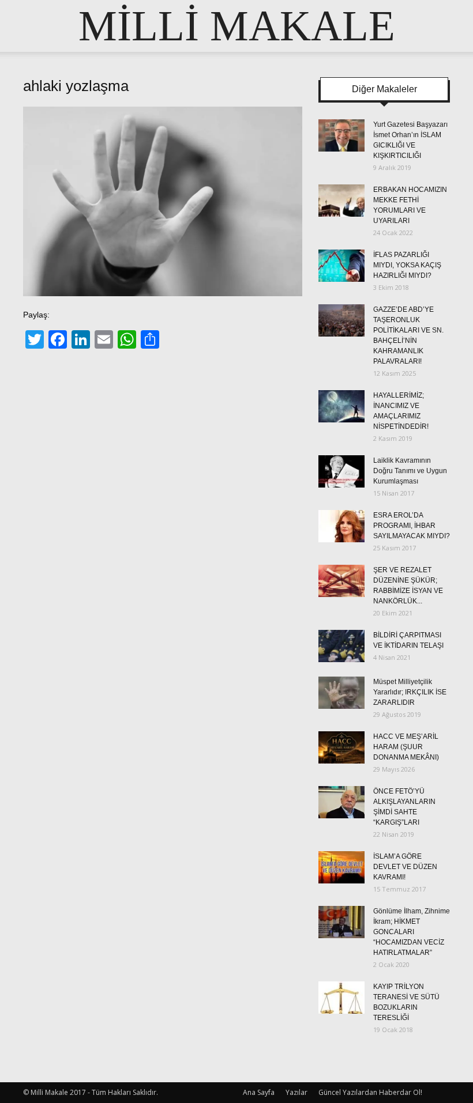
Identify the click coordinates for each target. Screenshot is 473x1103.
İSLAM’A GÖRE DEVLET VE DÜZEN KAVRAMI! (405, 866)
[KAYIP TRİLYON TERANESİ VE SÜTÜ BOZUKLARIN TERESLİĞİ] (341, 997)
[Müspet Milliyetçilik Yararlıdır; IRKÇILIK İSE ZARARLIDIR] (341, 693)
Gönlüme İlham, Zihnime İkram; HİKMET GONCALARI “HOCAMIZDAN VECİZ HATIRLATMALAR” (411, 932)
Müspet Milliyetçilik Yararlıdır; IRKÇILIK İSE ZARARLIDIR (409, 692)
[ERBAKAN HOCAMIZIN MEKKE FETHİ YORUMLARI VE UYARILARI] (341, 200)
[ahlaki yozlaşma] (162, 293)
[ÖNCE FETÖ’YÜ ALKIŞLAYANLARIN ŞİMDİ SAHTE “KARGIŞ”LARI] (341, 802)
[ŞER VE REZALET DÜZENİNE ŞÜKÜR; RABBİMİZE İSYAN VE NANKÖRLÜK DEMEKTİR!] (341, 581)
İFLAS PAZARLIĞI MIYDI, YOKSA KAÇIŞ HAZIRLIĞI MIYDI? (407, 265)
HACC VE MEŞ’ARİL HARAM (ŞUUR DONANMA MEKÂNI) (406, 746)
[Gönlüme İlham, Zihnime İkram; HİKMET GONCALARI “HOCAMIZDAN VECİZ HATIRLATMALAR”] (341, 922)
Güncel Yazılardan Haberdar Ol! (370, 1092)
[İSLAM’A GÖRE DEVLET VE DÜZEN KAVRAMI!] (341, 867)
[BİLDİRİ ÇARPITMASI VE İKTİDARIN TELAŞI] (341, 646)
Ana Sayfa (259, 1092)
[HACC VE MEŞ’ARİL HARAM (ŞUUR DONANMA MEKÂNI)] (341, 747)
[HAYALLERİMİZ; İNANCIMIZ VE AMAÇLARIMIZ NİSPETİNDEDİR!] (341, 406)
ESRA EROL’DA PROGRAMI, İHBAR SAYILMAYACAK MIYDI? (411, 525)
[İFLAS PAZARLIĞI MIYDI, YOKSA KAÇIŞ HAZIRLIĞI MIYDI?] (341, 266)
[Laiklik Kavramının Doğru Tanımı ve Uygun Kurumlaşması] (341, 471)
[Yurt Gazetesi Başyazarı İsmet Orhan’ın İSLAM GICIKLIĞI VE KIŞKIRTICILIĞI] (341, 135)
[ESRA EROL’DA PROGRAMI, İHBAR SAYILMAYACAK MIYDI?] (341, 526)
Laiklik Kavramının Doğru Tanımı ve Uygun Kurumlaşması (410, 470)
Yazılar (296, 1092)
